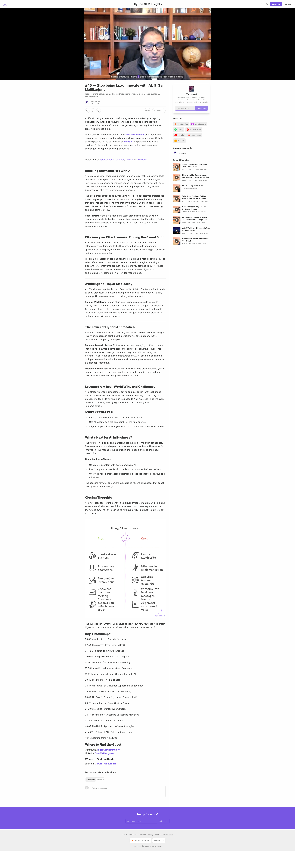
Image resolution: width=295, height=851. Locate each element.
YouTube (142, 159)
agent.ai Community (109, 749)
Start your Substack (141, 840)
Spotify (111, 159)
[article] (191, 167)
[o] (177, 167)
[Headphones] (79, 46)
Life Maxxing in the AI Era (192, 185)
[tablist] (95, 779)
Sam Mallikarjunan (134, 134)
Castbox (120, 159)
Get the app (159, 840)
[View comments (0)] (216, 44)
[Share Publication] (266, 4)
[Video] (79, 41)
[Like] (87, 110)
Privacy (150, 834)
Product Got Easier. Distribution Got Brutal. (195, 239)
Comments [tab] (90, 780)
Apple (103, 159)
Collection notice (167, 834)
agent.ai (128, 141)
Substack (136, 846)
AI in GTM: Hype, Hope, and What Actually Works (196, 229)
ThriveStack (95, 101)
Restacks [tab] (100, 780)
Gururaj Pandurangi (105, 763)
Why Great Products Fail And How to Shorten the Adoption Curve (194, 197)
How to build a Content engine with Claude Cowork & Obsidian (195, 176)
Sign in (288, 4)
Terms (156, 834)
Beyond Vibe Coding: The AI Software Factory (194, 208)
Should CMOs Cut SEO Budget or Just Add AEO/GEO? (196, 165)
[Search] (261, 4)
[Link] (82, 171)
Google (129, 159)
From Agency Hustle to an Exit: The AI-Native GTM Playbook (195, 218)
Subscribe (276, 4)
